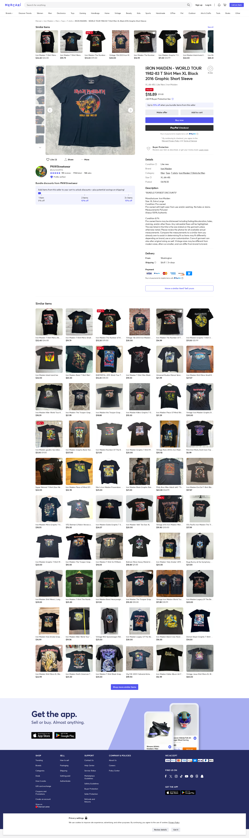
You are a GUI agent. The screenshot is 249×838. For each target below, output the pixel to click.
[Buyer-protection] (172, 99)
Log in (208, 4)
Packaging (64, 765)
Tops (63, 21)
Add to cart (197, 112)
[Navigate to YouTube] (186, 776)
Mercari (39, 21)
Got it (175, 829)
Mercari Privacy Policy (170, 141)
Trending (39, 760)
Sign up (198, 4)
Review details (160, 829)
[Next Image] (130, 110)
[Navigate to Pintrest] (191, 776)
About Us (112, 760)
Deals (38, 776)
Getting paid (65, 776)
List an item (237, 5)
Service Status (90, 770)
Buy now (179, 120)
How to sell (64, 760)
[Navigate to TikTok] (181, 776)
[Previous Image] (50, 110)
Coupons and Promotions (41, 792)
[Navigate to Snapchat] (202, 776)
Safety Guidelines (91, 783)
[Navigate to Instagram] (176, 776)
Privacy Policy (173, 822)
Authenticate (65, 781)
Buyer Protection (91, 789)
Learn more (203, 150)
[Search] (188, 5)
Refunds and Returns (89, 800)
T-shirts (70, 21)
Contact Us (88, 760)
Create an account (43, 799)
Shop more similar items (124, 687)
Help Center (89, 765)
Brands (38, 765)
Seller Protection (91, 794)
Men (57, 21)
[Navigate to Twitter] (171, 776)
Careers (112, 765)
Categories (40, 770)
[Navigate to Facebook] (165, 776)
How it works (41, 781)
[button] (219, 5)
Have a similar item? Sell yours (179, 288)
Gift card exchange (43, 786)
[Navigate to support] (167, 760)
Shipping (63, 770)
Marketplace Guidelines (89, 777)
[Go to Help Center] (156, 164)
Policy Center (114, 770)
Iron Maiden (48, 21)
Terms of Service (190, 141)
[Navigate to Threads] (196, 776)
